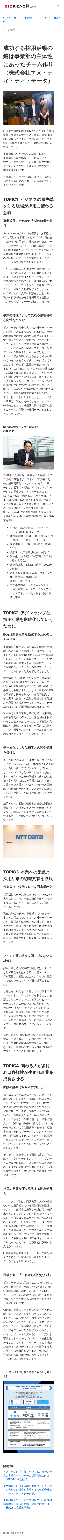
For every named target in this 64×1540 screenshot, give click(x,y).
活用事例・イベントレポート (37, 17)
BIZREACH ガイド (11, 17)
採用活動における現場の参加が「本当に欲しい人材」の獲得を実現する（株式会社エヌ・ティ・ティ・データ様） (27, 1489)
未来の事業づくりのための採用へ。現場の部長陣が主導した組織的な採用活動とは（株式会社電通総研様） (27, 1503)
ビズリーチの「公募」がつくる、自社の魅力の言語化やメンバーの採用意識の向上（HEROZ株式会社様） (27, 1475)
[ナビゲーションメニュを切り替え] (58, 5)
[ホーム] (20, 6)
